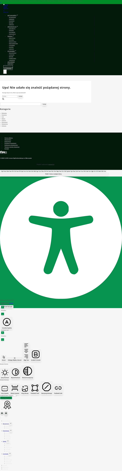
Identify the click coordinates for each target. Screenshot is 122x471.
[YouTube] (4, 153)
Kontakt (10, 64)
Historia (11, 40)
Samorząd (12, 60)
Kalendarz (12, 32)
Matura (11, 22)
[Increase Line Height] (2, 332)
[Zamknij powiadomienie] (1, 3)
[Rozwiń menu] (5, 72)
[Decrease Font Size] (2, 314)
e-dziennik (8, 68)
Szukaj (44, 104)
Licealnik (11, 54)
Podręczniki (12, 58)
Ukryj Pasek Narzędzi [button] (6, 306)
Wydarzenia (12, 17)
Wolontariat (12, 53)
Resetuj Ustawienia (6, 398)
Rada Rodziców (13, 43)
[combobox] (53, 173)
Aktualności (8, 139)
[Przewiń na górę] (2, 414)
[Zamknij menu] (0, 417)
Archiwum (11, 62)
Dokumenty (12, 28)
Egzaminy (11, 21)
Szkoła (4, 441)
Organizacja (6, 431)
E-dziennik (5, 469)
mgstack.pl (51, 164)
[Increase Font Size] (2, 307)
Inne (3, 116)
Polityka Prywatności (10, 143)
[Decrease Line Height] (2, 339)
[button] (108, 174)
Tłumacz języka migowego (12, 147)
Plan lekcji (12, 34)
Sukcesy (11, 24)
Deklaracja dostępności (11, 145)
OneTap (11, 303)
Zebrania (11, 19)
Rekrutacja (8, 67)
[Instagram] (6, 153)
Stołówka (12, 45)
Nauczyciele (12, 41)
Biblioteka (12, 38)
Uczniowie (5, 454)
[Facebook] (1, 153)
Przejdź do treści (4, 395)
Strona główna (9, 138)
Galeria (11, 47)
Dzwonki (11, 30)
